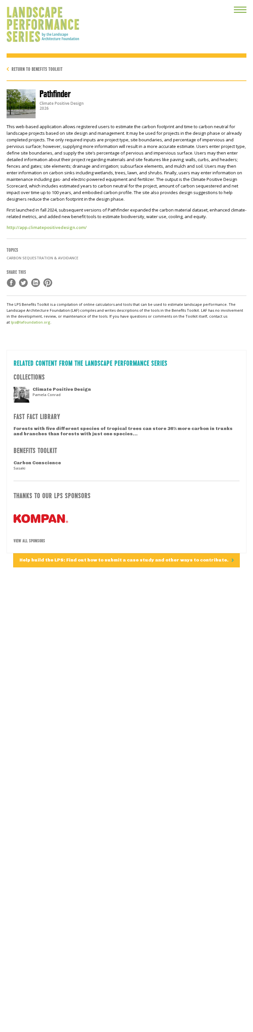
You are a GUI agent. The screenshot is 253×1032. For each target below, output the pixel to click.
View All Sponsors (29, 540)
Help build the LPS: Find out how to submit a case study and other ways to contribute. (124, 560)
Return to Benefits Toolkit (37, 68)
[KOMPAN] (126, 518)
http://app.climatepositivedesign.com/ (47, 227)
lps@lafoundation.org (30, 322)
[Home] (39, 21)
